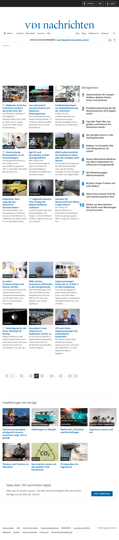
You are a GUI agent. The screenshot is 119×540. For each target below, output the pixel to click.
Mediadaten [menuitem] (66, 528)
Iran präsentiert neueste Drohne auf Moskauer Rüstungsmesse (39, 109)
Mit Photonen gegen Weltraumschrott (96, 174)
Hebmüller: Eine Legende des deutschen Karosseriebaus (11, 203)
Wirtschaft (30, 33)
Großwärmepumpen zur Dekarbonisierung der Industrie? (66, 108)
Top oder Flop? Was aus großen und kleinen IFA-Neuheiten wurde (99, 124)
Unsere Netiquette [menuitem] (29, 532)
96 (31, 376)
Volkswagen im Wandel (43, 429)
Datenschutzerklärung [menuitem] (49, 528)
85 (22, 376)
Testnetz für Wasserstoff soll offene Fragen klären (67, 202)
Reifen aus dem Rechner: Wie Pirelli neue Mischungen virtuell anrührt (101, 207)
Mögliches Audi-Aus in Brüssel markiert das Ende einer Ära (14, 108)
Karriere (41, 33)
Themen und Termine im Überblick (16, 465)
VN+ (49, 33)
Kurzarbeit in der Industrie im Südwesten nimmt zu (40, 331)
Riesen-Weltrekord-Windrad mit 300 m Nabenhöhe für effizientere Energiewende (100, 162)
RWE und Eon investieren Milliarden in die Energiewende (41, 284)
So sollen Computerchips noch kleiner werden (13, 284)
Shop (84, 33)
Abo (100, 3)
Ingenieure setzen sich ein (101, 431)
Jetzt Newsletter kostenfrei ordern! (73, 40)
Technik (19, 33)
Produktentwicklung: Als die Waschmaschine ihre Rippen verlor (101, 111)
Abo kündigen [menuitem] (8, 528)
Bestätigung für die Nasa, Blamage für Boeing (14, 331)
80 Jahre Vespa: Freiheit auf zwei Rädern (100, 184)
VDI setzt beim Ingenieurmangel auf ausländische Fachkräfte (66, 332)
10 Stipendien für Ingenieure (69, 465)
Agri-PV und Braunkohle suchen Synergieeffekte (39, 155)
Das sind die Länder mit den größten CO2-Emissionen (43, 467)
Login (112, 3)
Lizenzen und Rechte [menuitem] (82, 528)
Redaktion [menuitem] (7, 532)
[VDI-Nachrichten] (59, 24)
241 (60, 376)
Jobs (77, 33)
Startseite (6, 45)
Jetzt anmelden (102, 494)
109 (51, 376)
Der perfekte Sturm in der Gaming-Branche (99, 136)
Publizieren (94, 33)
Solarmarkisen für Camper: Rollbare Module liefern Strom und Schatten (100, 97)
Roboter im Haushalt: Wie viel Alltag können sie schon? (99, 148)
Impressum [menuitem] (44, 532)
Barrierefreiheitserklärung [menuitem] (61, 532)
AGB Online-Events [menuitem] (30, 528)
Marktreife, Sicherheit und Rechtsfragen (72, 431)
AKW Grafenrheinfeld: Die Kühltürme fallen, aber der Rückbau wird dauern (67, 156)
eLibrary (104, 33)
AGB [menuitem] (18, 528)
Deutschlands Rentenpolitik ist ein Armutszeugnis (13, 155)
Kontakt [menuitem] (16, 532)
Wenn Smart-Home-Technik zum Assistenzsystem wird (100, 195)
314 (70, 376)
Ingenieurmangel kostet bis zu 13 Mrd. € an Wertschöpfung (67, 284)
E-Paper (90, 3)
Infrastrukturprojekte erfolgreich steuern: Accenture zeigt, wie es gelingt (15, 433)
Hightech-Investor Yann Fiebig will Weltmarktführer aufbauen (40, 203)
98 (42, 376)
